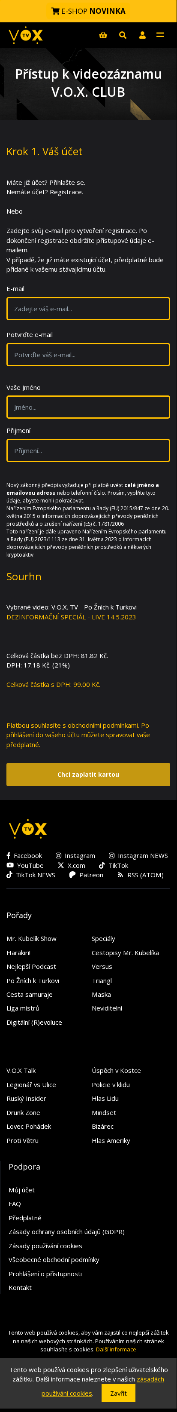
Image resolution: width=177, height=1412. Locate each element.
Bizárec (103, 1126)
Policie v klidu (111, 1084)
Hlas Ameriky (111, 1140)
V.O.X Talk (21, 1070)
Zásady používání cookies (45, 1245)
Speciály (103, 938)
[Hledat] (122, 35)
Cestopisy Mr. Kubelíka (125, 952)
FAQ (15, 1203)
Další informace (116, 1349)
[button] (142, 35)
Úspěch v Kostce (116, 1070)
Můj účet (22, 1189)
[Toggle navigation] (160, 35)
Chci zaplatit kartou (88, 774)
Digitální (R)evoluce (34, 1022)
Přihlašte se (66, 182)
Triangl (102, 980)
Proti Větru (22, 1140)
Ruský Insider (26, 1098)
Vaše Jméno (23, 387)
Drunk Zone (23, 1112)
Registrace (66, 191)
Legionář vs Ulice (31, 1084)
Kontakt (20, 1287)
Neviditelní (107, 1008)
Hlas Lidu (105, 1098)
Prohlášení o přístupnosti (45, 1273)
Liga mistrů (22, 1008)
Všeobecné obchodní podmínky (54, 1259)
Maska (101, 994)
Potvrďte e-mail (29, 334)
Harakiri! (18, 952)
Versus (102, 966)
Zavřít (118, 1393)
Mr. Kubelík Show (31, 938)
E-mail (15, 288)
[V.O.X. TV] (25, 35)
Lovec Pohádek (28, 1126)
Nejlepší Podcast (31, 966)
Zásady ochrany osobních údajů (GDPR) (67, 1231)
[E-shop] (103, 35)
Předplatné (25, 1217)
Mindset (104, 1112)
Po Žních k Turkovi (32, 980)
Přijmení (18, 430)
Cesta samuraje (29, 994)
